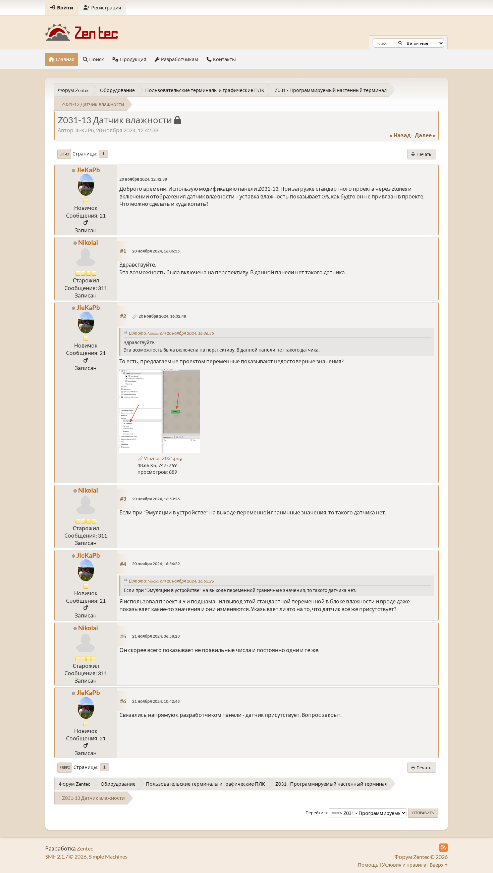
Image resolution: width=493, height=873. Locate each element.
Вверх (64, 768)
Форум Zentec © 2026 (421, 857)
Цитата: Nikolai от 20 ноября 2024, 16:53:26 (171, 581)
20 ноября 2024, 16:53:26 (156, 499)
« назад (400, 135)
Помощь (368, 865)
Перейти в (316, 812)
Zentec (85, 848)
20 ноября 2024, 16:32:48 (162, 316)
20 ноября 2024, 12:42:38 (143, 179)
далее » (425, 135)
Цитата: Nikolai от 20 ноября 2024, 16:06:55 (171, 333)
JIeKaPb (88, 170)
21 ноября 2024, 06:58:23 (156, 636)
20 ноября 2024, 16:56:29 (156, 563)
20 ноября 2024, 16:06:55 (156, 251)
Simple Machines (108, 856)
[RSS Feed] (443, 847)
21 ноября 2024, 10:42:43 (156, 701)
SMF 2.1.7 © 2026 (66, 856)
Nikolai (88, 242)
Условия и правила (404, 865)
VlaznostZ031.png (162, 458)
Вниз (64, 154)
